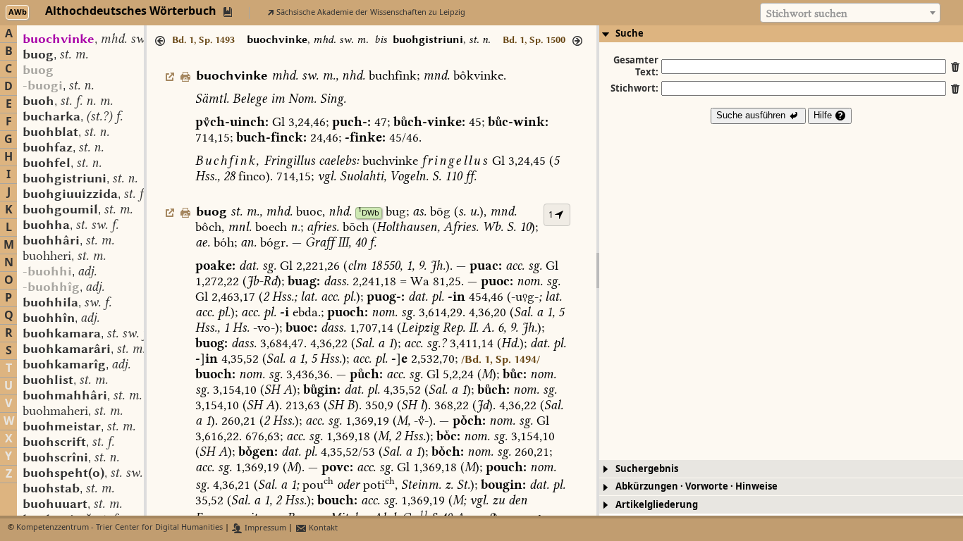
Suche (629, 33)
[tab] (781, 33)
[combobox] (850, 13)
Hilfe (824, 115)
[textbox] (850, 13)
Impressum (264, 528)
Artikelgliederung (656, 504)
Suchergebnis (646, 468)
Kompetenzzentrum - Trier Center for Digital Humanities (119, 528)
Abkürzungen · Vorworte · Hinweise (696, 486)
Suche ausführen (752, 115)
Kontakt (322, 528)
